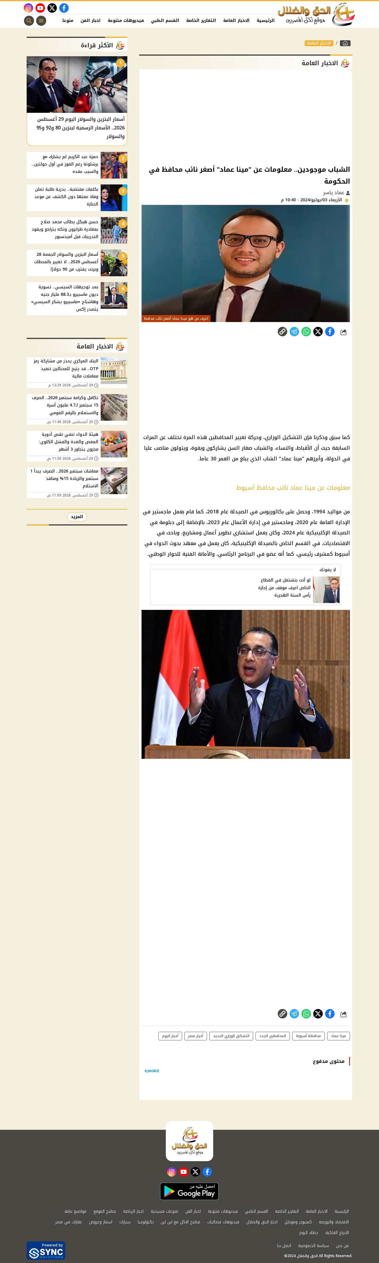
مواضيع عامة (75, 1211)
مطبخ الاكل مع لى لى (180, 1222)
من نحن (342, 1246)
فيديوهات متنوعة (126, 21)
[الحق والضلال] (345, 43)
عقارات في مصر (68, 1222)
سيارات (125, 1222)
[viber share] (294, 331)
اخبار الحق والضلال (261, 1222)
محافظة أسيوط (308, 1036)
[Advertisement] (246, 116)
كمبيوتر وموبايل (298, 1222)
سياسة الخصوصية (313, 1246)
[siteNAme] (316, 14)
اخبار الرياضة (133, 1211)
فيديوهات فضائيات (223, 1222)
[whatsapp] (282, 331)
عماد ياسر (334, 192)
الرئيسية (266, 21)
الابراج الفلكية (337, 1233)
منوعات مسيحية (164, 1211)
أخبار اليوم (170, 1036)
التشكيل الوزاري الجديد (231, 1036)
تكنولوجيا (146, 1222)
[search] (29, 20)
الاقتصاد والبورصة (334, 1222)
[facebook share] (330, 331)
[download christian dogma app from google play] (189, 1191)
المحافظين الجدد (272, 1036)
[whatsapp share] (306, 331)
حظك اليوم (308, 1233)
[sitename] (189, 1141)
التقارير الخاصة (201, 21)
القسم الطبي (165, 21)
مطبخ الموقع (105, 1211)
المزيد (77, 517)
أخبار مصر (195, 1036)
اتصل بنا (284, 1246)
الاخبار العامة (236, 21)
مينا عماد (338, 1036)
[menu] (41, 20)
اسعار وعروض (100, 1222)
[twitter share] (318, 331)
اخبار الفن (91, 21)
